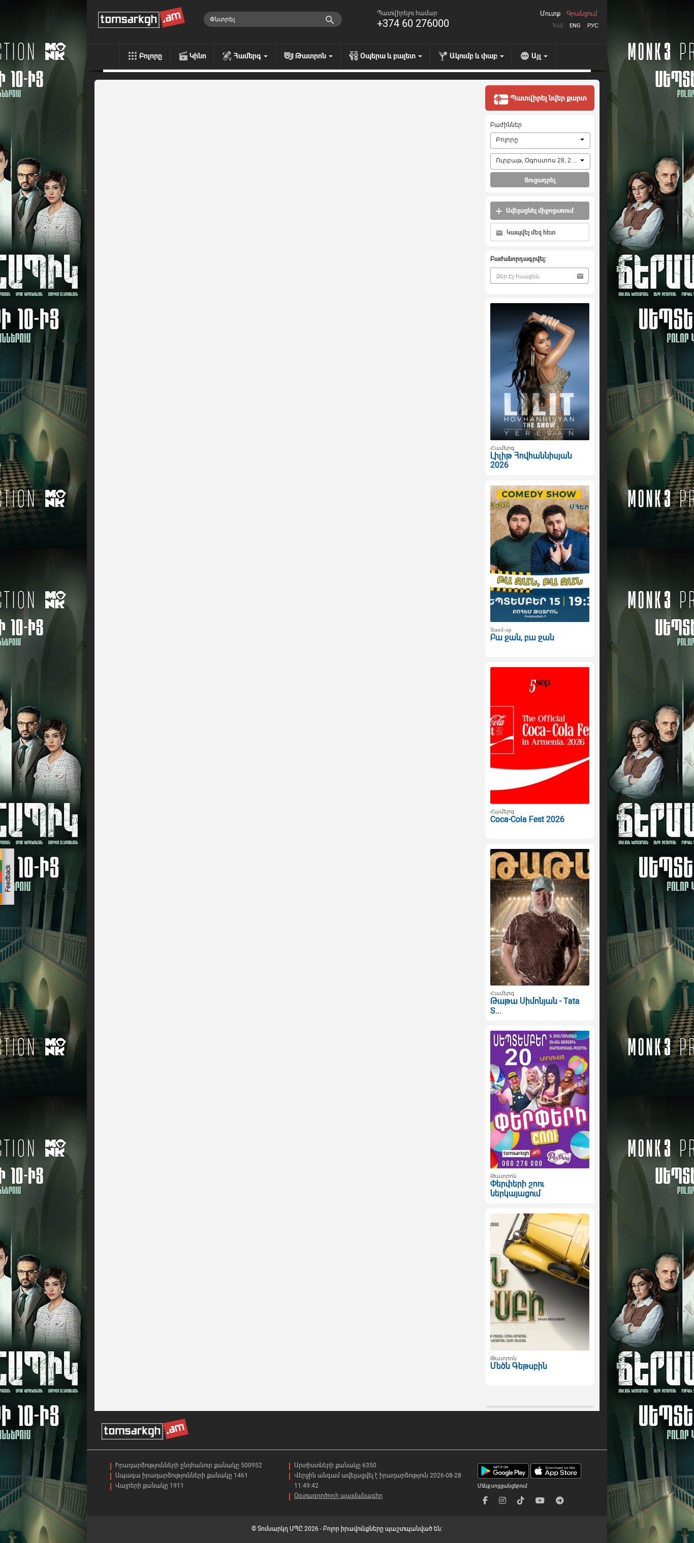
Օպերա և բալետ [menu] (388, 56)
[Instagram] (502, 1500)
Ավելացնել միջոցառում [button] (539, 210)
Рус (592, 25)
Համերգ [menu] (248, 56)
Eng (575, 25)
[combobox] (540, 141)
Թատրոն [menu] (311, 56)
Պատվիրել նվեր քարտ (548, 98)
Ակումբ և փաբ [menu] (474, 56)
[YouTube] (540, 1500)
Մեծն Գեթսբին (518, 1366)
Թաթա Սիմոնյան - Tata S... (535, 1005)
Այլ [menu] (537, 56)
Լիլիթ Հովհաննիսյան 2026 (531, 460)
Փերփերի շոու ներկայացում (517, 1188)
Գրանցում (581, 14)
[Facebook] (485, 1500)
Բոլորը (150, 56)
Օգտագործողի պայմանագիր (338, 1495)
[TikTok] (520, 1500)
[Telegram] (560, 1500)
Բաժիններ (506, 124)
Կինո (198, 56)
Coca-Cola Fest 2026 (527, 819)
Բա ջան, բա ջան (522, 637)
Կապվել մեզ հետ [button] (530, 232)
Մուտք (550, 14)
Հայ (557, 25)
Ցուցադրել (539, 180)
